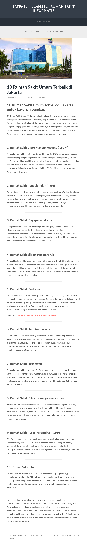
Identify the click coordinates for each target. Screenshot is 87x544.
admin (29, 97)
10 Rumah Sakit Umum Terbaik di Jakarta (39, 89)
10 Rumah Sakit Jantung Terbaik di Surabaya (36, 315)
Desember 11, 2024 (15, 97)
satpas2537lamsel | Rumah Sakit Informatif (43, 9)
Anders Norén (68, 536)
